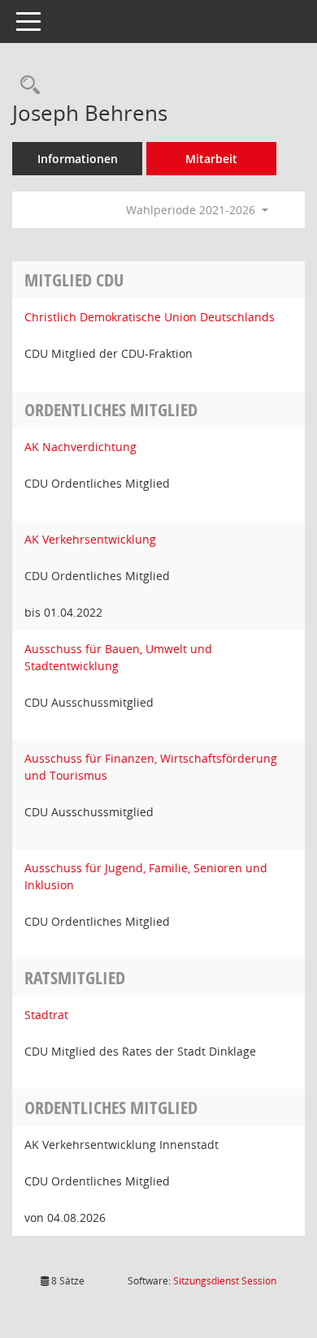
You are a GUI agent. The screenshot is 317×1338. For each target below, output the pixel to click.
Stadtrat (46, 1014)
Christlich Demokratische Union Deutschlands (149, 317)
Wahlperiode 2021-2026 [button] (192, 209)
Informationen (77, 158)
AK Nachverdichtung (80, 446)
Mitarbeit (211, 158)
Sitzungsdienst (224, 1281)
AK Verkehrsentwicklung (90, 539)
